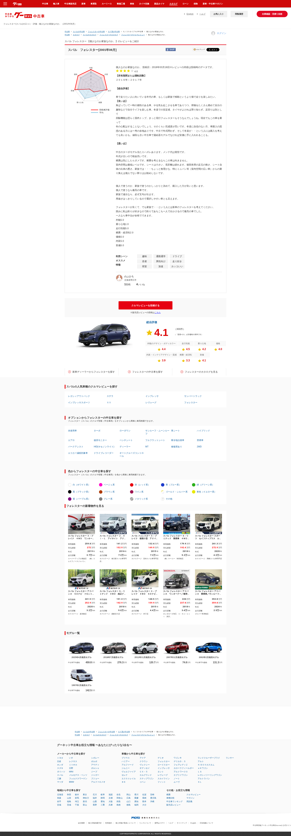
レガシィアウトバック (79, 396)
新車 (84, 4)
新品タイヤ (159, 4)
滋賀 (111, 794)
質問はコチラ (160, 823)
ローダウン (125, 430)
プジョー (95, 778)
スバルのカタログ (89, 35)
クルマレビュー (193, 794)
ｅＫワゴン (203, 768)
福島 (69, 801)
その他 (169, 499)
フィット (162, 782)
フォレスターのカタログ (109, 35)
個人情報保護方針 (95, 823)
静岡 (103, 798)
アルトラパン (204, 778)
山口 (128, 801)
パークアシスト (75, 446)
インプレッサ (152, 396)
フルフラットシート (155, 440)
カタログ (173, 4)
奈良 (119, 794)
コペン (143, 782)
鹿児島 (153, 798)
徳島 (128, 805)
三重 (103, 805)
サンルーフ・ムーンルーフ (157, 432)
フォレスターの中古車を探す (147, 371)
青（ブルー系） (173, 484)
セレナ (125, 775)
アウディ (95, 765)
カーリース (107, 4)
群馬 (77, 798)
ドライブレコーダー (104, 453)
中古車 (67, 31)
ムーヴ (177, 782)
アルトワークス (181, 772)
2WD (199, 446)
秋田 (69, 794)
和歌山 (120, 798)
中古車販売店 (70, 4)
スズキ (60, 768)
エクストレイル (129, 778)
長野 (95, 805)
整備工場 (121, 4)
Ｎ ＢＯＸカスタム (206, 765)
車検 (132, 4)
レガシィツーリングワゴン (210, 775)
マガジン (190, 798)
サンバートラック (193, 396)
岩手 (59, 801)
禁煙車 (200, 440)
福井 (95, 798)
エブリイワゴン (181, 775)
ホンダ (60, 765)
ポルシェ (95, 768)
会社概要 (81, 823)
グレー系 (108, 499)
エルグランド (146, 775)
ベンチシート (126, 440)
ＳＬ (200, 782)
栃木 (77, 794)
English (190, 14)
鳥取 (119, 801)
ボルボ (94, 761)
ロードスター (164, 765)
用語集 (189, 801)
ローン (186, 4)
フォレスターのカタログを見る (201, 371)
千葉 (77, 805)
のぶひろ (129, 276)
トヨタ (60, 758)
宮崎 (152, 794)
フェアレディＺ (181, 765)
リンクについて (145, 823)
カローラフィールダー (184, 768)
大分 (144, 805)
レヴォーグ (151, 402)
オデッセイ (145, 768)
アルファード (128, 765)
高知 (136, 801)
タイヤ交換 (144, 4)
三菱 (59, 778)
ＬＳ (200, 772)
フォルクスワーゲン (78, 778)
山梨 (95, 801)
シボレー (95, 758)
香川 (136, 794)
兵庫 (111, 805)
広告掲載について (206, 823)
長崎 (144, 798)
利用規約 (108, 823)
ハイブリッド (203, 430)
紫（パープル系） (81, 499)
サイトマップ (182, 823)
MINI (71, 772)
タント (161, 772)
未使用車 (72, 430)
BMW (71, 782)
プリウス (126, 758)
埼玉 (77, 801)
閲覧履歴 (239, 14)
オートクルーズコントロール (132, 454)
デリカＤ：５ (180, 761)
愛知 (103, 801)
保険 (196, 4)
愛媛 (136, 798)
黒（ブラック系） (81, 491)
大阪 (111, 801)
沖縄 (152, 801)
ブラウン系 (109, 491)
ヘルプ (202, 14)
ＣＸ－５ (144, 772)
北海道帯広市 (130, 280)
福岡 (136, 805)
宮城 (59, 805)
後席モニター (100, 440)
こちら (158, 312)
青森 (59, 798)
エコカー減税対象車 (78, 453)
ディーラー (125, 446)
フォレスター (190, 402)
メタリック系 (141, 499)
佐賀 (144, 794)
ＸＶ (109, 402)
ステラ (110, 396)
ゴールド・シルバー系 (177, 491)
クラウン (144, 761)
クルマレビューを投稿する (145, 305)
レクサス (73, 761)
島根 (119, 805)
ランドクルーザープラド (209, 758)
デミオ (161, 758)
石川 (95, 794)
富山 (85, 805)
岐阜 (103, 794)
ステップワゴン (147, 778)
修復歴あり (176, 446)
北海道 (60, 794)
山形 (69, 798)
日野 (71, 768)
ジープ (94, 772)
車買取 (94, 4)
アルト (201, 761)
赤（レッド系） (142, 484)
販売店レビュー (173, 805)
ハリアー (126, 761)
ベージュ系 (109, 484)
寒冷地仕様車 (177, 440)
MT (147, 446)
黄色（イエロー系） (206, 491)
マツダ (60, 782)
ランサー (230, 758)
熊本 (144, 801)
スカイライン (164, 778)
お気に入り (219, 14)
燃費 (168, 794)
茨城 (69, 805)
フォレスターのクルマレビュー (133, 35)
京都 (111, 798)
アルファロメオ (98, 782)
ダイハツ (61, 772)
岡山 (128, 794)
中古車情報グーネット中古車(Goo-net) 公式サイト (272, 825)
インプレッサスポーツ (79, 402)
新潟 (85, 801)
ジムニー (126, 768)
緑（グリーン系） (205, 484)
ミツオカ (73, 765)
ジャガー (95, 775)
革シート (175, 430)
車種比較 (170, 798)
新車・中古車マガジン (213, 4)
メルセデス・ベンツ (78, 775)
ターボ (97, 430)
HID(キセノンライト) (104, 446)
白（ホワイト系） (81, 484)
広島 (128, 798)
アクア (143, 758)
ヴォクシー (145, 765)
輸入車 (56, 4)
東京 (85, 794)
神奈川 (86, 798)
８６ (124, 782)
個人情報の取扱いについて (126, 823)
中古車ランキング (174, 801)
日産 (59, 761)
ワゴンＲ (178, 758)
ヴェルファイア (129, 772)
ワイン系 (139, 491)
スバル (60, 775)
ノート (177, 778)
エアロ (71, 440)
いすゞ (72, 758)
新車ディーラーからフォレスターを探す (93, 371)
